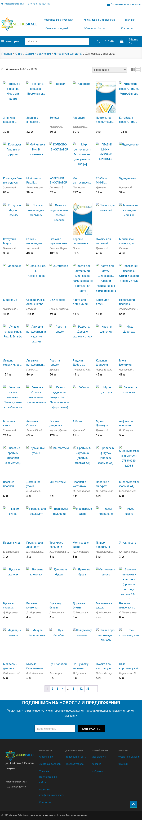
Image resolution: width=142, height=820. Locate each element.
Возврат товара (74, 764)
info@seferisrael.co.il (14, 4)
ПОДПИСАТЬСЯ (91, 728)
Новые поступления (129, 756)
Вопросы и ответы (75, 756)
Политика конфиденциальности (51, 792)
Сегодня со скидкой (57, 28)
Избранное (98, 771)
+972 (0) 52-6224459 (40, 4)
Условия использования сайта (48, 777)
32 (81, 688)
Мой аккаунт (99, 756)
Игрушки (130, 19)
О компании (46, 756)
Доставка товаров (50, 764)
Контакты (127, 28)
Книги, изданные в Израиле (99, 19)
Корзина (96, 764)
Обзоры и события (94, 28)
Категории (12, 41)
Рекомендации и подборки (58, 19)
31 (74, 688)
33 (87, 688)
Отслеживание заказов (125, 4)
